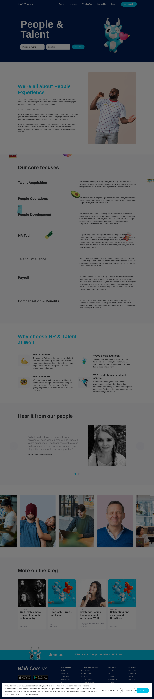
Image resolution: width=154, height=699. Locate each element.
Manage (129, 690)
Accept (143, 690)
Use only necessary (110, 690)
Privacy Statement (31, 694)
